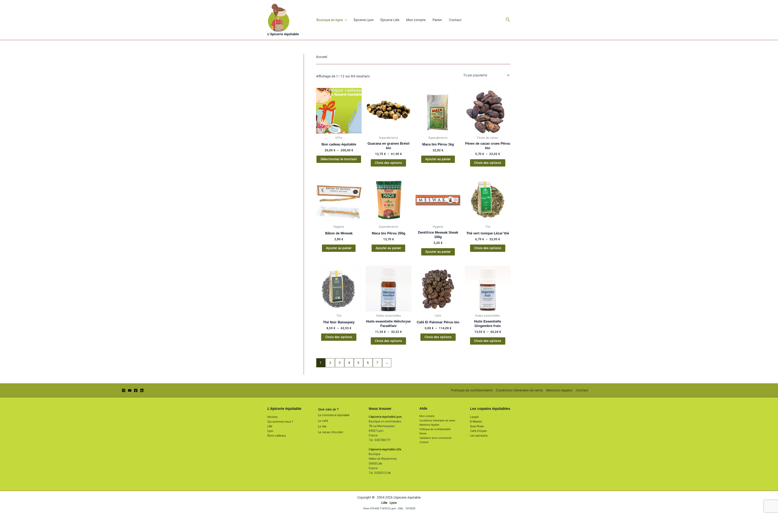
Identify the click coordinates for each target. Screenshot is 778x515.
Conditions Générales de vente (519, 390)
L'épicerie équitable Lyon (385, 416)
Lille (269, 426)
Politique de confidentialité (471, 390)
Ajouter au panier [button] (438, 159)
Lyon (270, 431)
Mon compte (416, 20)
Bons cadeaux (276, 435)
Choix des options (388, 163)
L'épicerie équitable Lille (385, 449)
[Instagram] (123, 390)
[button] (345, 20)
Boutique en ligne (329, 20)
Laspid (474, 417)
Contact (455, 20)
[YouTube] (129, 390)
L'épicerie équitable (283, 34)
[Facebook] (136, 390)
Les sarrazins (479, 435)
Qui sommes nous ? (280, 421)
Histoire (272, 417)
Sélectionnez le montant (339, 159)
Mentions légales (559, 390)
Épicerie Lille (389, 20)
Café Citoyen (478, 431)
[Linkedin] (142, 390)
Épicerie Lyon (364, 20)
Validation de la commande (435, 437)
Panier (437, 20)
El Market (476, 421)
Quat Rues (477, 426)
